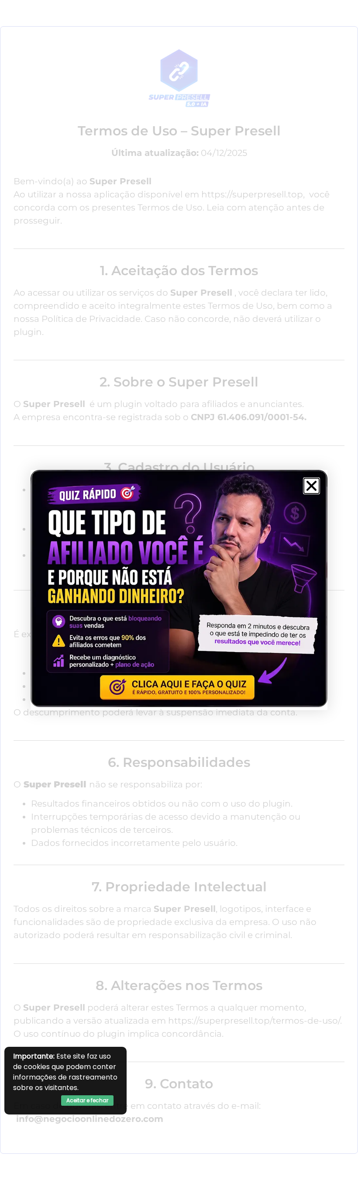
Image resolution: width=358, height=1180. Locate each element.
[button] (311, 486)
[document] (179, 590)
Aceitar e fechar (87, 1100)
